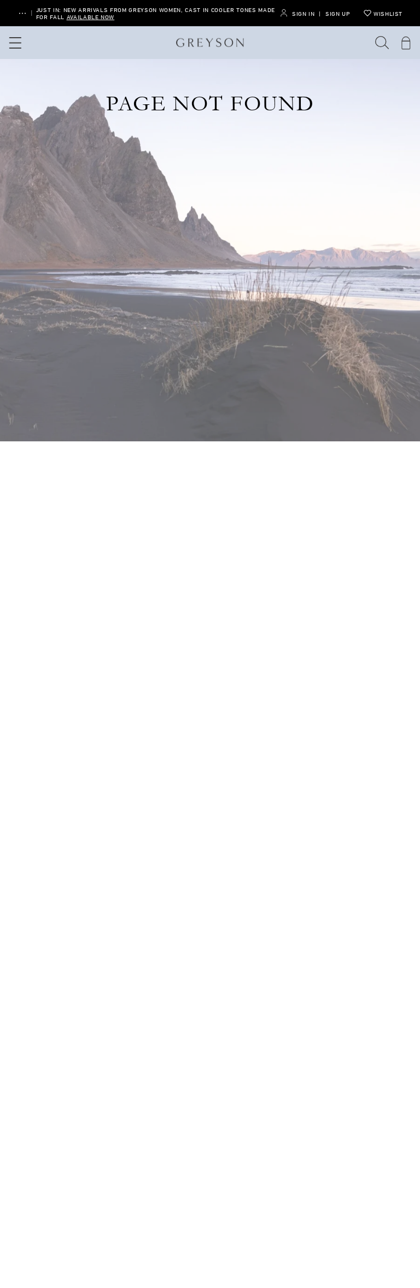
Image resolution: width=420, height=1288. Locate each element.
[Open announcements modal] (22, 13)
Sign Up (337, 13)
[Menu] (14, 42)
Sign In (303, 13)
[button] (382, 43)
